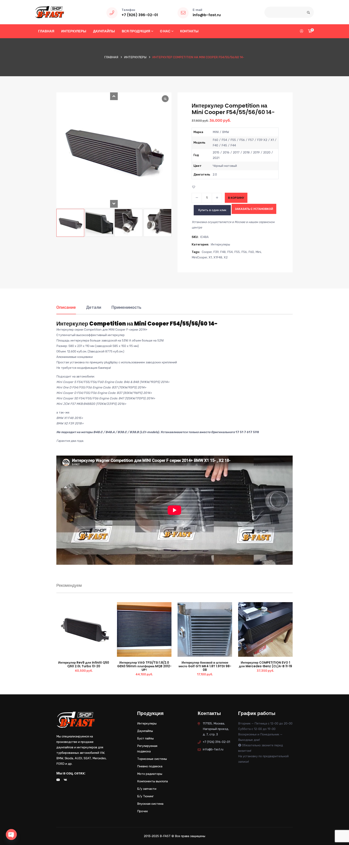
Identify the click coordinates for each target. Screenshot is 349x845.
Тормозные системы (152, 759)
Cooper (207, 252)
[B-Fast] (49, 12)
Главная (46, 31)
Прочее (142, 811)
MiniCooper (199, 257)
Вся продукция (136, 31)
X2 (226, 257)
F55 (237, 252)
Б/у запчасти (146, 789)
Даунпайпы (104, 31)
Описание (66, 307)
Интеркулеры (73, 31)
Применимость (126, 307)
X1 (210, 257)
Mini (258, 252)
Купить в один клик (212, 210)
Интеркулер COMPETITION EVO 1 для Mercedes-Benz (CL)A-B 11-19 (265, 664)
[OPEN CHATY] (11, 834)
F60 (251, 252)
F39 (216, 252)
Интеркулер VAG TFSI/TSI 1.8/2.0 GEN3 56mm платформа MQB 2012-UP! (144, 666)
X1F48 (217, 257)
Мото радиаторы (149, 774)
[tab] (66, 309)
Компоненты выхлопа (152, 781)
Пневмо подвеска (149, 766)
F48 (223, 252)
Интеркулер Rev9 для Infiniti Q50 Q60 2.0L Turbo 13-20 (83, 664)
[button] (114, 96)
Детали (93, 307)
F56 (244, 252)
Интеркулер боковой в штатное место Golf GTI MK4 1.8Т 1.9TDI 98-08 (205, 666)
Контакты (189, 31)
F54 (230, 252)
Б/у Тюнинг (145, 796)
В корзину (236, 198)
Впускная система (150, 804)
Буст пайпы (145, 738)
